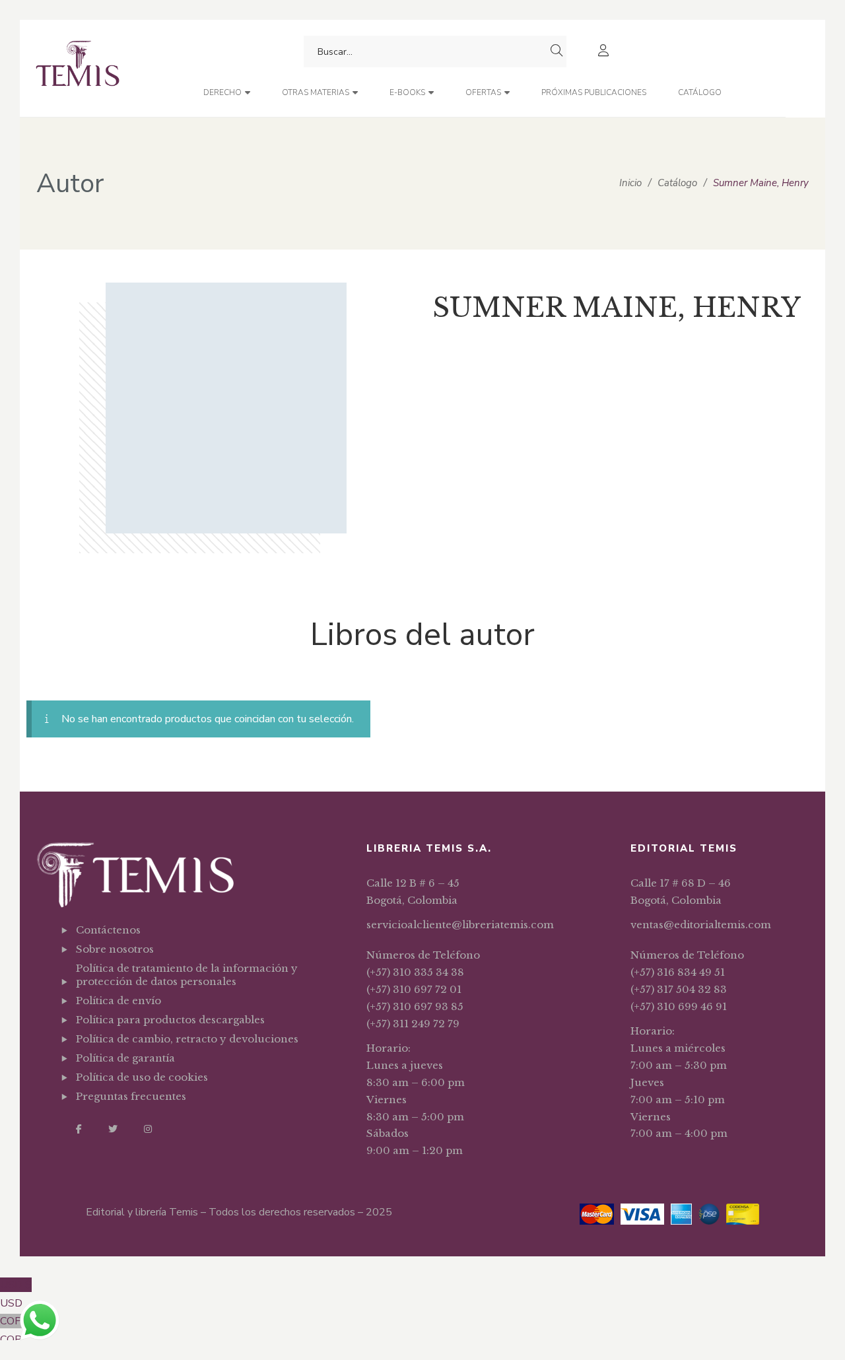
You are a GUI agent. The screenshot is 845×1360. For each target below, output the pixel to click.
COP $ (15, 1330)
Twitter (113, 1129)
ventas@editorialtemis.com (700, 924)
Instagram (148, 1129)
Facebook (79, 1129)
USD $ (16, 1293)
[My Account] (605, 52)
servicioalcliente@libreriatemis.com (460, 924)
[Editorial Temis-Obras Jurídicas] (77, 68)
